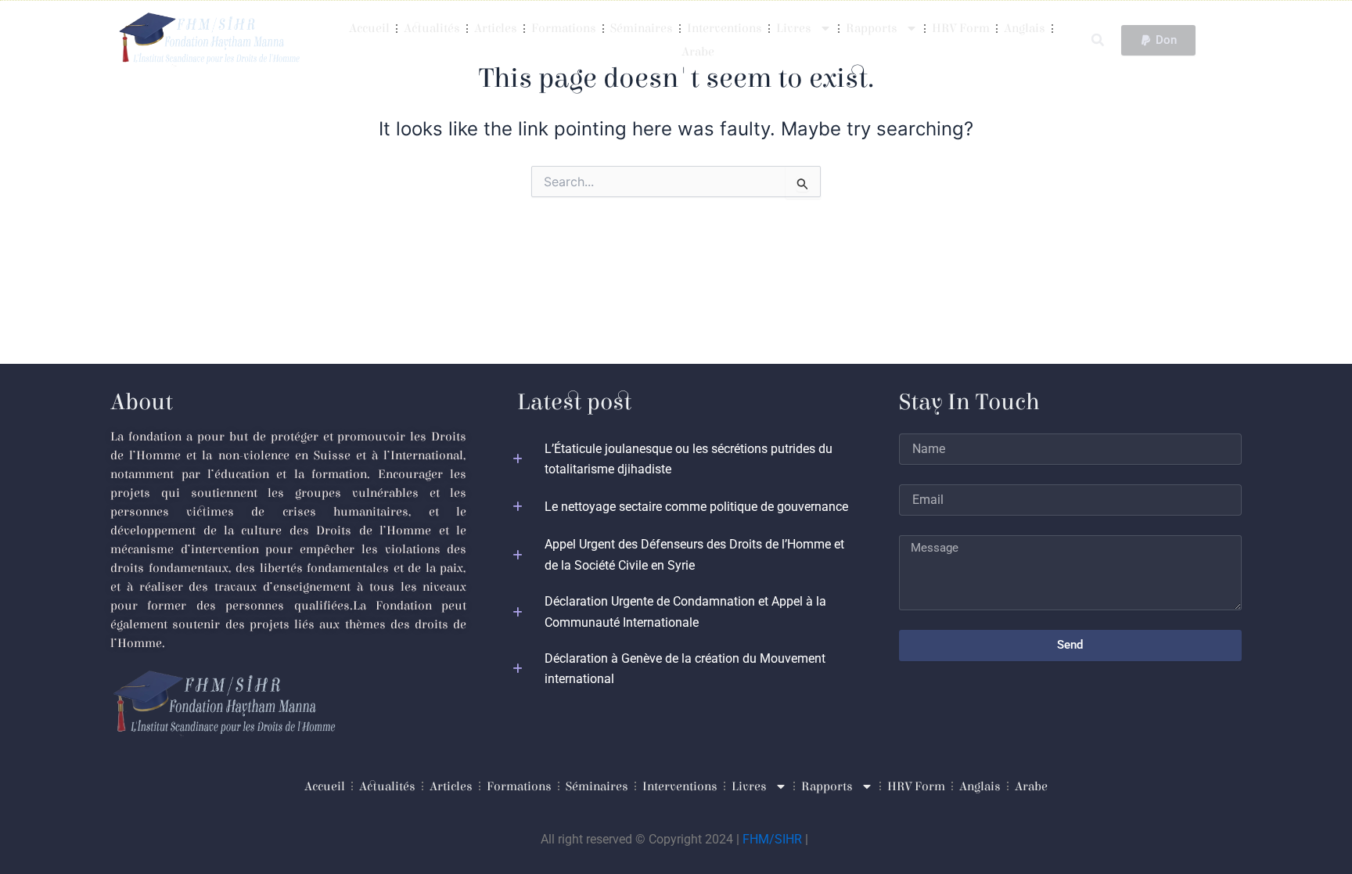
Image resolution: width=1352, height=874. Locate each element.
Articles (495, 28)
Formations (563, 28)
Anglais (1024, 28)
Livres (793, 28)
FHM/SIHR (772, 839)
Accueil (369, 28)
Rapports (871, 28)
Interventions (724, 28)
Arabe (697, 52)
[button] (1097, 40)
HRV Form (961, 28)
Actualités (432, 28)
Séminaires (641, 28)
